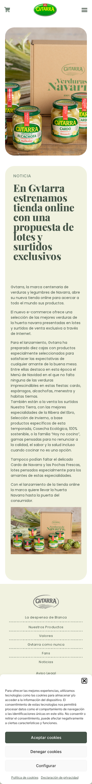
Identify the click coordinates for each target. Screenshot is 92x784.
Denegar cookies (46, 751)
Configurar (46, 765)
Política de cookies (24, 777)
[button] (84, 680)
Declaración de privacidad (59, 777)
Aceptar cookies (46, 737)
